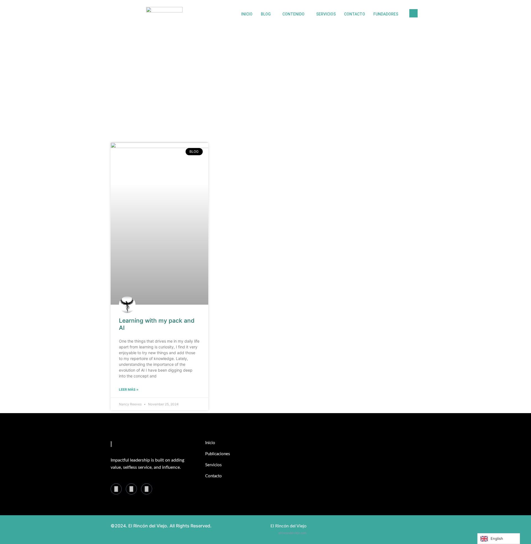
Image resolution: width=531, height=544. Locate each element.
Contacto (354, 14)
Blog (266, 14)
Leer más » (129, 389)
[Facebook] (116, 488)
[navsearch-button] (413, 13)
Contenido (293, 14)
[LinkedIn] (131, 488)
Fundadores (385, 14)
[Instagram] (146, 488)
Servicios (326, 14)
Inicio (247, 14)
